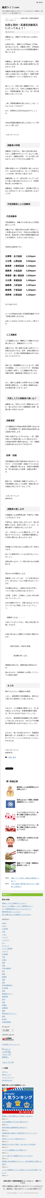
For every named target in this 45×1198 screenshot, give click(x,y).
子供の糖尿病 (6, 968)
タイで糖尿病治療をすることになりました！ (16, 909)
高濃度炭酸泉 (6, 1022)
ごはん (4, 934)
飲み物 (4, 1019)
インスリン (5, 940)
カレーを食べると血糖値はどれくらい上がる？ (17, 1156)
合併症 (4, 960)
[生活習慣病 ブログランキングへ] (22, 1038)
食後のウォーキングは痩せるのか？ (14, 1139)
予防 (3, 957)
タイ (3, 943)
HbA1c (4, 923)
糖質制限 (5, 996)
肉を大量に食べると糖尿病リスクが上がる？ (16, 914)
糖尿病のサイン (7, 994)
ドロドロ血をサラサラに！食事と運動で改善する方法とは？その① (28, 827)
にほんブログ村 (8, 1062)
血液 (3, 1002)
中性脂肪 (5, 954)
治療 (3, 979)
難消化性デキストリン (9, 1013)
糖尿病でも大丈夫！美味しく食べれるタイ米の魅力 (19, 1144)
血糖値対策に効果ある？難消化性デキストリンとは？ (19, 1133)
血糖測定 (5, 1008)
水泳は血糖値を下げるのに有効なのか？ (15, 1122)
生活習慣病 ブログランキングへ (11, 1044)
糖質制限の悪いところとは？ (11, 912)
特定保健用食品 (7, 985)
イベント (5, 937)
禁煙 (3, 991)
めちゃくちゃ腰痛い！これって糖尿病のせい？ (17, 906)
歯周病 (4, 977)
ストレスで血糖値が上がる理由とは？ (14, 1150)
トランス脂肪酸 (7, 948)
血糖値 (4, 1005)
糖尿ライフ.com (10, 7)
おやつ (4, 926)
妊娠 (3, 965)
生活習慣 (5, 988)
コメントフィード (8, 1077)
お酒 (3, 931)
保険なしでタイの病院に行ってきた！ (14, 903)
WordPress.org (7, 1080)
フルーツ (5, 951)
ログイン (5, 1072)
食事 (3, 1016)
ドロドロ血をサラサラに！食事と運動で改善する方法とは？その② (28, 815)
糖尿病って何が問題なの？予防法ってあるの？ (17, 1116)
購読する (7, 894)
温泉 (10, 757)
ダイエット (5, 946)
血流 (14, 757)
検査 (3, 974)
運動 (3, 1011)
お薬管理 (5, 929)
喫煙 (3, 963)
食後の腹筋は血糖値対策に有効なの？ (15, 1127)
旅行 (3, 971)
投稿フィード (6, 1074)
